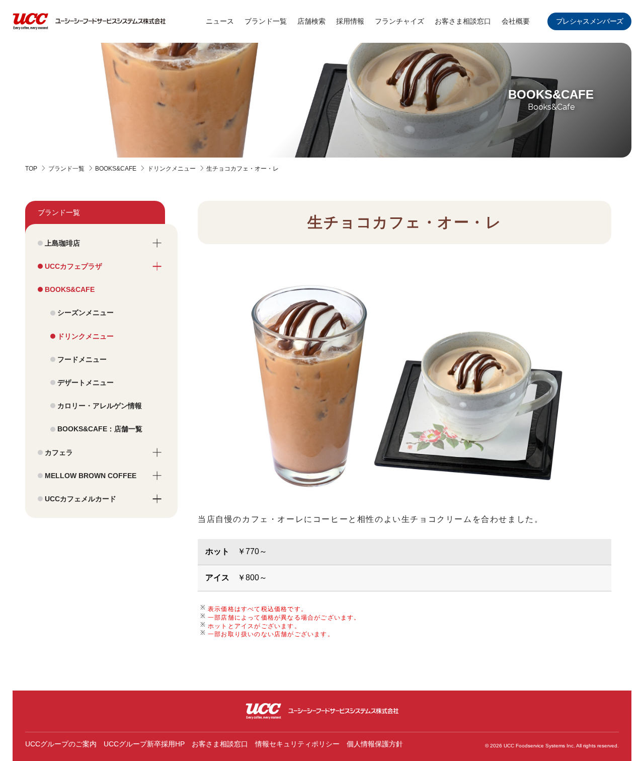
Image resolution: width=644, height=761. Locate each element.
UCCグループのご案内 (61, 744)
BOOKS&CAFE (115, 168)
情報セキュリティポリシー (297, 744)
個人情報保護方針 (375, 744)
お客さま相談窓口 (220, 744)
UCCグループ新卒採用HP (144, 744)
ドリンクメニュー (171, 168)
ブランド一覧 (66, 168)
